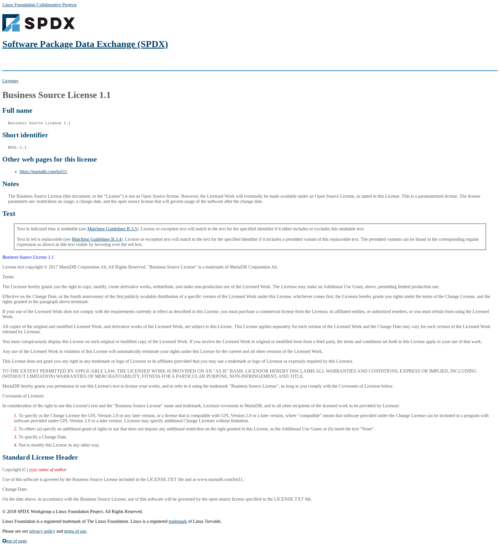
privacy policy (42, 531)
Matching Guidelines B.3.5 (112, 228)
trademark (178, 521)
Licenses (10, 80)
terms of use (75, 531)
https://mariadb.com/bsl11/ (43, 171)
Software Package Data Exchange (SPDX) (85, 44)
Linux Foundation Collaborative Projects (39, 4)
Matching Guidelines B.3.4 (96, 239)
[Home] (38, 29)
